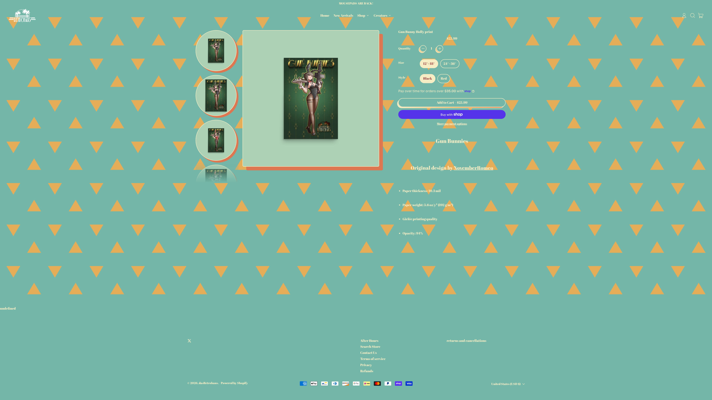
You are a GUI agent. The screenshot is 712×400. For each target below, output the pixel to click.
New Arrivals (343, 15)
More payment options (452, 124)
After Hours (369, 340)
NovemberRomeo (473, 167)
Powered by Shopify (234, 383)
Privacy (366, 365)
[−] (423, 48)
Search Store (370, 346)
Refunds (366, 371)
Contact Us (368, 352)
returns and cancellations (466, 340)
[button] (692, 16)
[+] (439, 48)
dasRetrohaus (208, 383)
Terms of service (372, 358)
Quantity (404, 48)
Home (324, 15)
